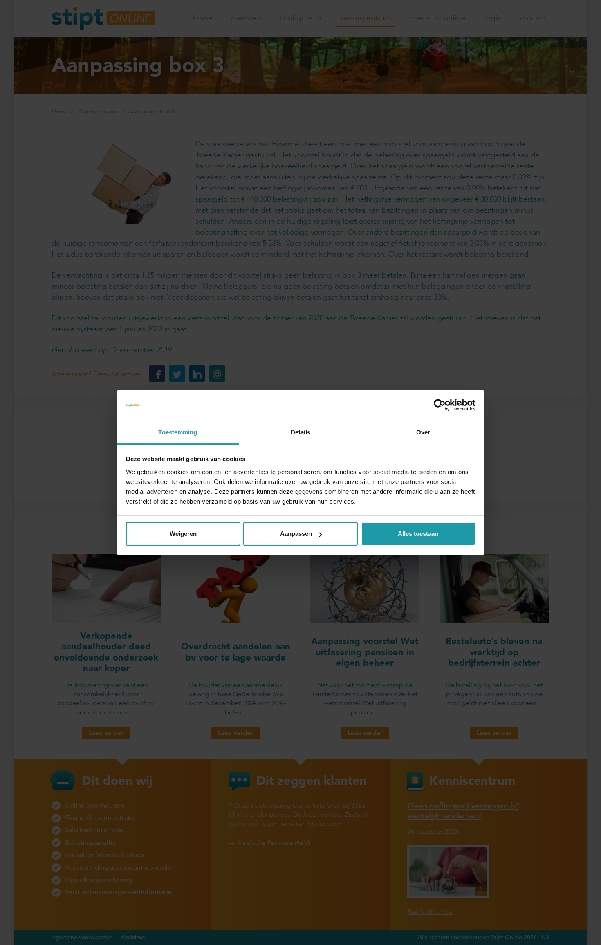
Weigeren (183, 533)
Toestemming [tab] (177, 432)
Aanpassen (296, 533)
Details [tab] (301, 432)
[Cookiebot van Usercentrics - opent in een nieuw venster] (439, 405)
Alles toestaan (418, 533)
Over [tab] (423, 432)
